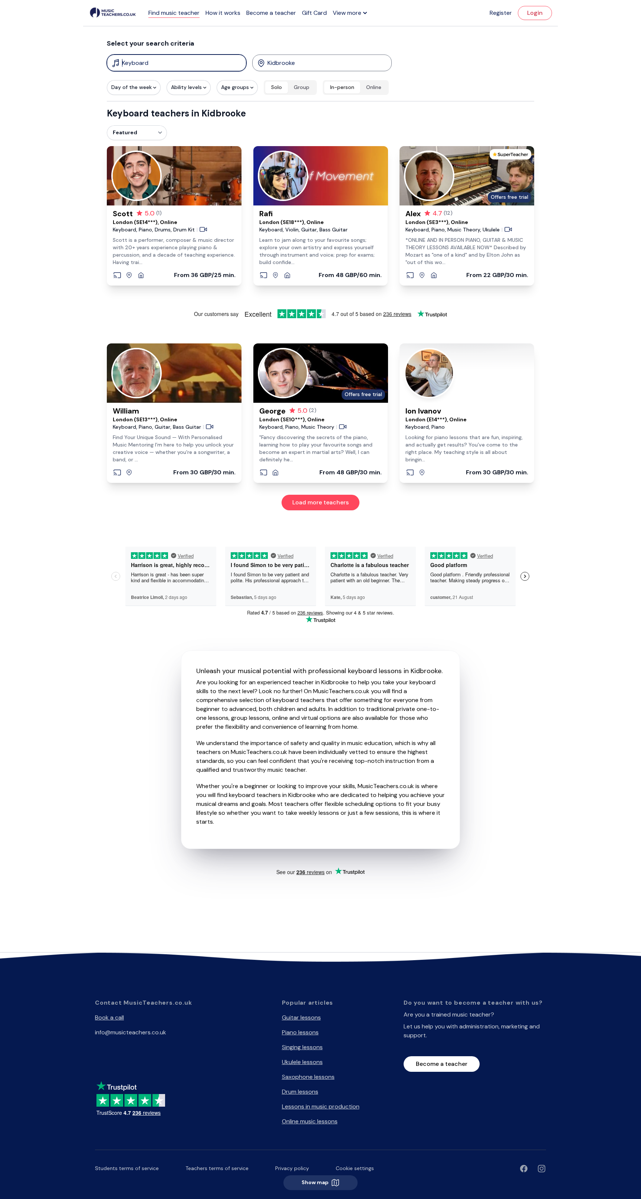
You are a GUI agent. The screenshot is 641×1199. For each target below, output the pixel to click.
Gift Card (314, 13)
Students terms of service (127, 1168)
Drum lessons (300, 1092)
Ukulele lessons (302, 1062)
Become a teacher (271, 13)
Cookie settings (355, 1168)
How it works (223, 13)
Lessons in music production (320, 1106)
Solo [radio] (276, 87)
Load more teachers (320, 502)
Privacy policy (292, 1168)
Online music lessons (310, 1121)
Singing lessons (302, 1047)
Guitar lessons (301, 1017)
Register (501, 13)
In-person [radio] (342, 87)
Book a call (109, 1017)
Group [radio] (301, 87)
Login (535, 13)
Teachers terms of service (217, 1168)
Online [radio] (373, 87)
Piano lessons (300, 1032)
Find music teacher (174, 13)
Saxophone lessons (308, 1077)
